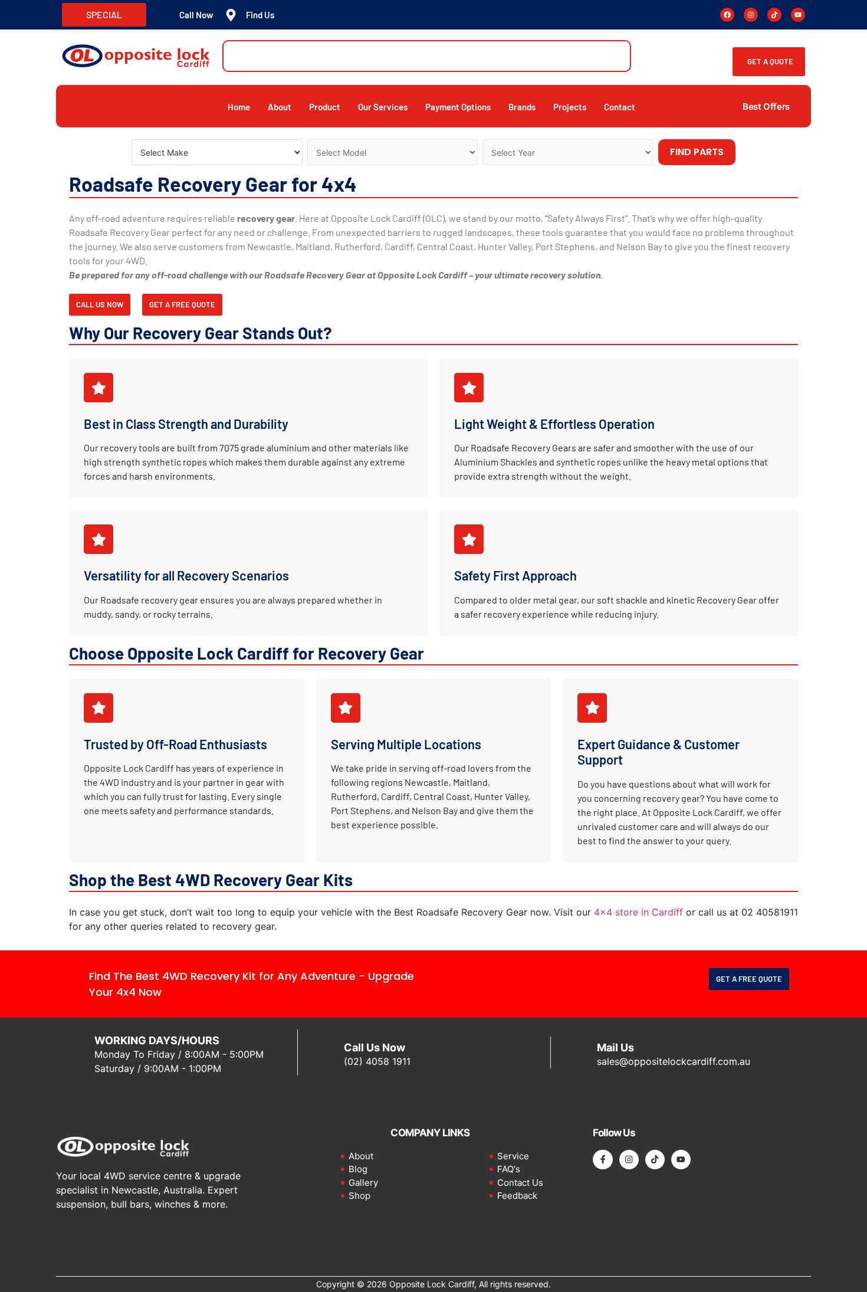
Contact (619, 106)
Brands (522, 106)
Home (239, 106)
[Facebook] (727, 15)
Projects (569, 106)
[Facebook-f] (602, 1159)
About (279, 106)
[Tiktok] (774, 15)
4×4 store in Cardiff (638, 912)
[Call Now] (164, 15)
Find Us (260, 14)
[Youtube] (798, 15)
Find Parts (697, 152)
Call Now (196, 14)
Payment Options (458, 106)
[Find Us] (231, 15)
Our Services (383, 106)
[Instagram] (751, 15)
